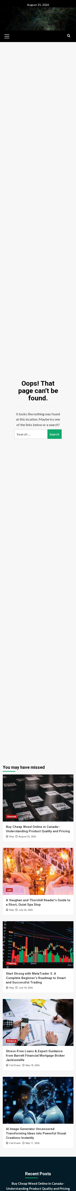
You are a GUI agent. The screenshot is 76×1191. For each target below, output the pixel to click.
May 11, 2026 (32, 1143)
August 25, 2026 (27, 836)
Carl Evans (15, 1065)
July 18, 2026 (26, 987)
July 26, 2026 (26, 910)
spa (9, 890)
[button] (7, 35)
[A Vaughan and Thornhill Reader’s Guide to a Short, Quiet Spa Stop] (38, 871)
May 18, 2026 (32, 1065)
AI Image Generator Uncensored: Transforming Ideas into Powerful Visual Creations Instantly (36, 1133)
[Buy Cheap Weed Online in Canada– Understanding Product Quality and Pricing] (38, 797)
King (11, 836)
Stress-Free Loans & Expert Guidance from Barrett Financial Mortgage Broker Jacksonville (35, 1055)
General (11, 816)
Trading (11, 963)
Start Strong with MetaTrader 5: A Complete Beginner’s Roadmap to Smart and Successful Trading (36, 978)
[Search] (68, 36)
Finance (11, 1041)
